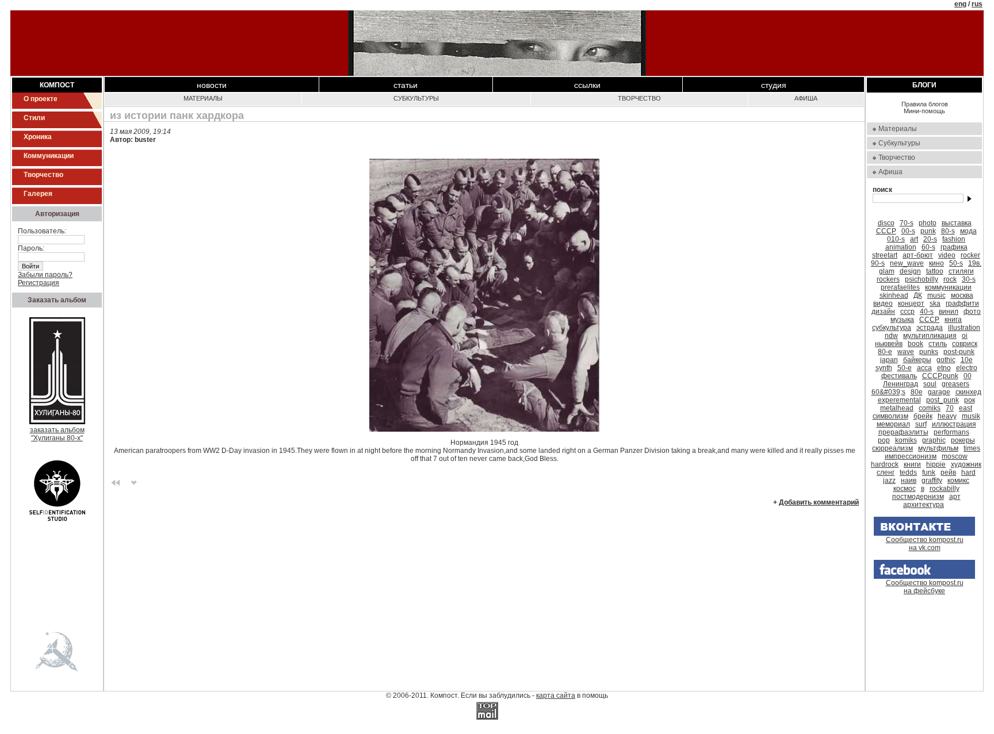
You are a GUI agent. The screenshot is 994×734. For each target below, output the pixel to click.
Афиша (805, 98)
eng (960, 4)
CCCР (929, 320)
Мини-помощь (924, 110)
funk (928, 472)
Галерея (38, 194)
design (910, 271)
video (946, 255)
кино (936, 263)
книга (953, 320)
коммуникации (948, 287)
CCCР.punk (940, 376)
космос (904, 489)
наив (908, 480)
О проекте (41, 99)
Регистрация (38, 283)
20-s (930, 239)
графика (954, 247)
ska (935, 303)
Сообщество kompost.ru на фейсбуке (925, 587)
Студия (773, 85)
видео (883, 303)
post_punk (942, 400)
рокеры (963, 440)
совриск (964, 344)
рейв (948, 472)
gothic (945, 360)
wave (905, 352)
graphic (934, 440)
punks (928, 352)
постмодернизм (918, 497)
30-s (969, 279)
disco (886, 223)
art (914, 239)
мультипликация (930, 336)
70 (950, 408)
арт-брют (918, 255)
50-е (904, 368)
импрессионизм (910, 456)
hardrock (885, 464)
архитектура (923, 505)
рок (969, 400)
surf (921, 424)
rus (977, 4)
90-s (878, 263)
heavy (947, 416)
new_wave (907, 263)
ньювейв (889, 344)
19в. (974, 263)
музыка (902, 320)
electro (966, 368)
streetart (884, 255)
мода (968, 231)
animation (900, 247)
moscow (955, 456)
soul (929, 384)
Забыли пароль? (45, 275)
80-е (885, 352)
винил (948, 312)
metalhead (896, 408)
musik (971, 416)
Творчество (43, 175)
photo (927, 223)
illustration (964, 328)
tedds (908, 472)
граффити (962, 303)
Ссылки (587, 85)
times (972, 448)
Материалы (203, 98)
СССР (886, 231)
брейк (922, 416)
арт (955, 497)
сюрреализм (892, 448)
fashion (953, 239)
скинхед (968, 392)
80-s (948, 231)
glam (886, 271)
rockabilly (944, 489)
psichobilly (921, 279)
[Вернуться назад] (115, 482)
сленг (885, 472)
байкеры (917, 360)
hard (968, 472)
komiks (906, 440)
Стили (34, 118)
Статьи (405, 85)
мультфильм (938, 448)
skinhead (894, 295)
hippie (936, 464)
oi (965, 336)
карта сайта (555, 695)
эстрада (929, 328)
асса (924, 368)
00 (968, 376)
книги (912, 464)
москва (962, 295)
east (965, 408)
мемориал (893, 424)
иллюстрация (954, 424)
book (915, 344)
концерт (911, 303)
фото (972, 312)
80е (917, 392)
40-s (927, 312)
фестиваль (899, 376)
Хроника (38, 137)
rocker (970, 255)
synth (884, 368)
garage (939, 392)
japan (889, 360)
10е (967, 360)
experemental (899, 400)
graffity (932, 480)
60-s (928, 247)
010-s (896, 239)
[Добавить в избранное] (134, 482)
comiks (930, 408)
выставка (957, 223)
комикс (958, 480)
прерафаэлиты (903, 432)
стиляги (961, 271)
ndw (891, 336)
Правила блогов (924, 104)
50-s (956, 263)
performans (951, 432)
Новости (212, 85)
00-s (908, 231)
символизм (890, 416)
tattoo (934, 271)
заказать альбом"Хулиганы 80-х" (57, 434)
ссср (907, 312)
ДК (917, 295)
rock (950, 279)
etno (944, 368)
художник (966, 464)
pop (884, 440)
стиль (937, 344)
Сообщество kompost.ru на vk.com (925, 544)
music (936, 295)
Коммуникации (49, 156)
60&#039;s (888, 392)
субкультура (891, 328)
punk (928, 231)
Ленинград (900, 384)
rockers (888, 279)
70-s (906, 223)
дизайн (883, 312)
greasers (955, 384)
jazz (889, 480)
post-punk (958, 352)
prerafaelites (900, 287)
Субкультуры (416, 98)
